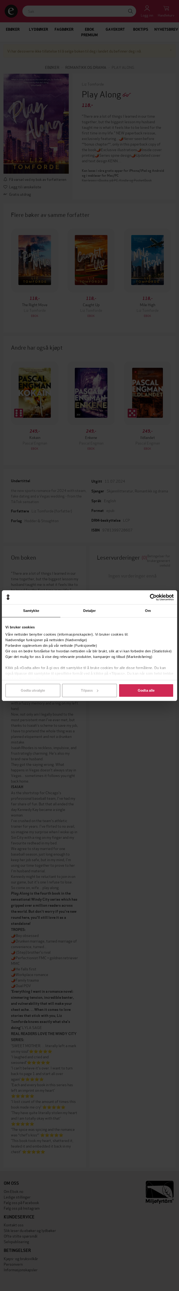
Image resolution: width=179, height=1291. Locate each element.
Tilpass (87, 690)
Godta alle (146, 690)
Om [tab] (148, 611)
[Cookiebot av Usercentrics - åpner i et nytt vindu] (153, 597)
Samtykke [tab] (31, 611)
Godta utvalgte (33, 690)
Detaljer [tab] (89, 611)
